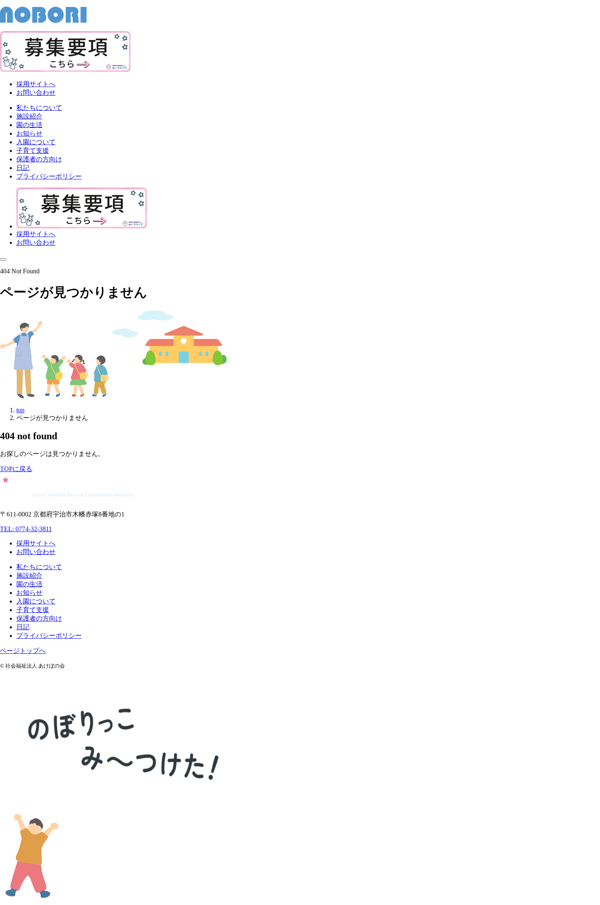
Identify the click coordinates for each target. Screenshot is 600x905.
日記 (22, 626)
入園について (36, 601)
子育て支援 (32, 609)
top (20, 410)
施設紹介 (29, 575)
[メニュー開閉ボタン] (3, 259)
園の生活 (29, 584)
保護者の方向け (39, 618)
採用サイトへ (36, 83)
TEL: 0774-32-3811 (26, 528)
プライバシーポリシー (49, 635)
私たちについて (39, 566)
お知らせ (29, 592)
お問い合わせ (36, 92)
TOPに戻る (16, 468)
